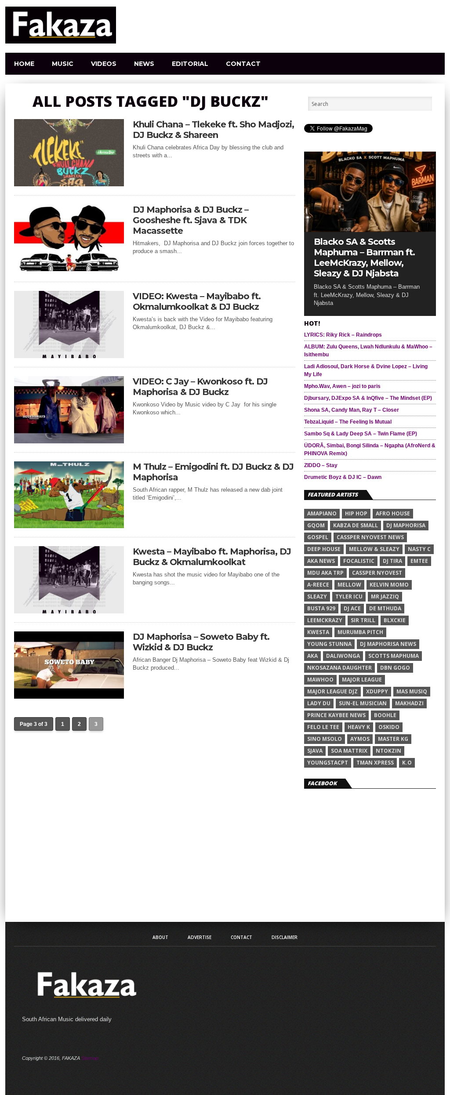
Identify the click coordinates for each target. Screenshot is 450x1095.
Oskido (388, 727)
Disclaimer (285, 937)
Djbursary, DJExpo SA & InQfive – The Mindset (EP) (368, 398)
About (160, 937)
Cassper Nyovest (377, 573)
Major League (362, 679)
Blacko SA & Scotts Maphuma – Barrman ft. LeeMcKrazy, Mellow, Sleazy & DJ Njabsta (364, 257)
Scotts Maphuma (393, 656)
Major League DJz (332, 691)
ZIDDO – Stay (321, 465)
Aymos (360, 739)
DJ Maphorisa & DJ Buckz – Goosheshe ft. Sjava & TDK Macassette (190, 220)
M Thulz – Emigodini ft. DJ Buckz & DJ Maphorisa (213, 471)
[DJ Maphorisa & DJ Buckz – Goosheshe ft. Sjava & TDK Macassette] (69, 268)
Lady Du (318, 703)
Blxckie (395, 620)
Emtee (419, 561)
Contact (243, 64)
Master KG (393, 739)
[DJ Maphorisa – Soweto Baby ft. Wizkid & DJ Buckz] (69, 696)
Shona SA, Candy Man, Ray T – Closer (351, 410)
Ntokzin (388, 750)
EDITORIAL (190, 64)
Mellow (349, 584)
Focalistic (358, 561)
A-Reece (318, 584)
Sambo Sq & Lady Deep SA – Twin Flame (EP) (360, 434)
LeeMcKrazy (324, 620)
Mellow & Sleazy (374, 549)
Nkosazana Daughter (339, 667)
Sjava (315, 750)
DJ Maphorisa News (388, 644)
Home (24, 64)
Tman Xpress (375, 762)
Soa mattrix (349, 750)
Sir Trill (363, 620)
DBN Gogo (395, 667)
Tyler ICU (349, 596)
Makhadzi (409, 703)
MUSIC (62, 64)
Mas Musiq (411, 691)
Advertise (199, 937)
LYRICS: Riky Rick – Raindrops (343, 335)
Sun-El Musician (363, 703)
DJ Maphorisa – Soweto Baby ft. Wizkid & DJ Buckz (201, 642)
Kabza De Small (355, 525)
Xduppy (377, 691)
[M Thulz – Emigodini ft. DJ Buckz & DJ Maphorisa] (69, 525)
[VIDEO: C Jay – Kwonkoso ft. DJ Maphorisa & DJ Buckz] (69, 441)
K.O (407, 762)
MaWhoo (320, 679)
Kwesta (318, 632)
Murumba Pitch (360, 632)
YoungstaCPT (327, 762)
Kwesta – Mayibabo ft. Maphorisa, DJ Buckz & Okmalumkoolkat (212, 556)
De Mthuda (385, 608)
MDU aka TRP (325, 573)
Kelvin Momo (389, 584)
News (144, 64)
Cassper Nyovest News (370, 537)
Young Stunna (329, 644)
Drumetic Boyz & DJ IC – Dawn (342, 477)
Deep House (324, 549)
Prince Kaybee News (336, 715)
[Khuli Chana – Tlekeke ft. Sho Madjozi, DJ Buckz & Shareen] (69, 184)
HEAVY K (359, 727)
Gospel (317, 537)
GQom (316, 525)
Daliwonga (343, 656)
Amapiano (322, 513)
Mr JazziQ (385, 596)
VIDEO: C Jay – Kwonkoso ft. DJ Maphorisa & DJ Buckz (200, 386)
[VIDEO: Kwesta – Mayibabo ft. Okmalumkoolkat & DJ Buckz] (69, 355)
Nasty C (419, 549)
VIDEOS (103, 64)
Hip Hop (356, 513)
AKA (312, 656)
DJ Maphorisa (405, 525)
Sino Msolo (324, 739)
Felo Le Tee (323, 727)
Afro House (393, 513)
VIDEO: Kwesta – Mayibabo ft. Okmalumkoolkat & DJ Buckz (197, 301)
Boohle (385, 715)
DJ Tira (392, 561)
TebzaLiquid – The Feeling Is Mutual (348, 422)
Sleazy (317, 596)
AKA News (321, 561)
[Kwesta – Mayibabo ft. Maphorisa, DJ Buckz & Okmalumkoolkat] (69, 611)
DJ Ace (352, 608)
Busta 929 (321, 608)
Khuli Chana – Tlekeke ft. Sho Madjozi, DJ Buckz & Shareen (213, 129)
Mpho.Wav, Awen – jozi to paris (342, 386)
